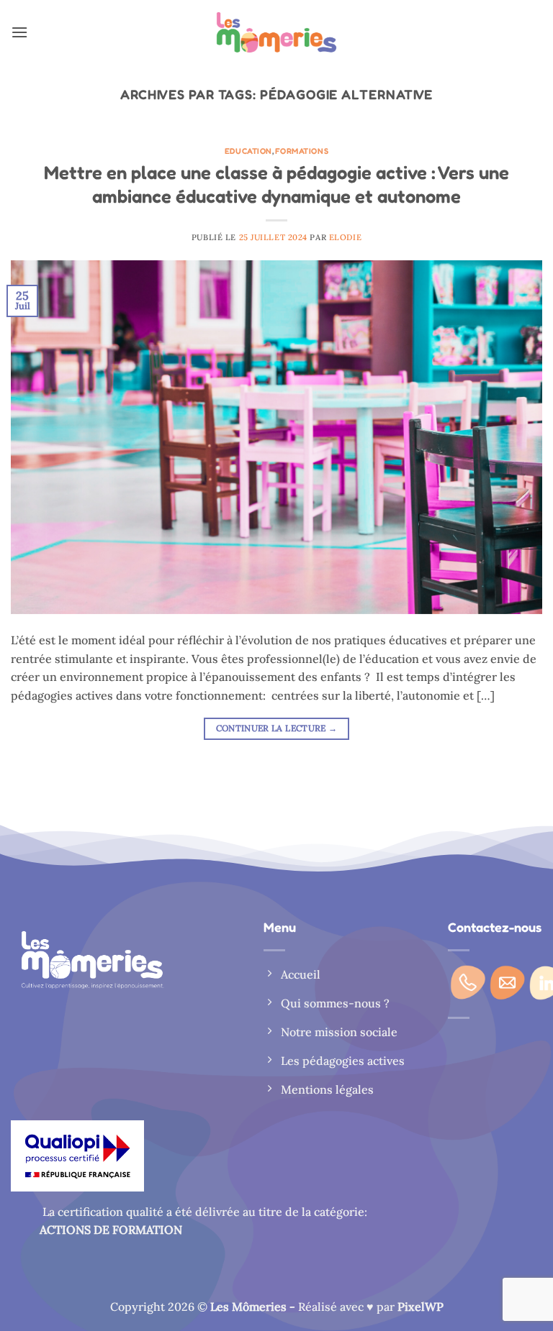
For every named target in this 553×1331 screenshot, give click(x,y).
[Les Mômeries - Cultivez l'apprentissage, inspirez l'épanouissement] (276, 32)
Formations (302, 151)
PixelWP (420, 1306)
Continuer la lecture (277, 728)
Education (248, 151)
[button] (19, 32)
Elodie (345, 237)
